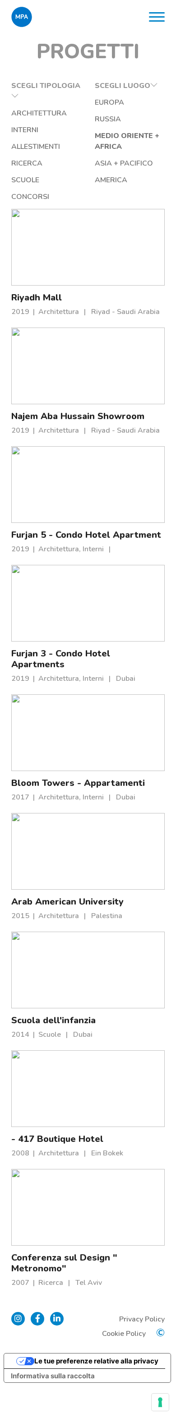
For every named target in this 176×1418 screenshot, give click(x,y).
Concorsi (30, 197)
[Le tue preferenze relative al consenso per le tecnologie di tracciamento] (160, 1402)
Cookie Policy (124, 1334)
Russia (108, 119)
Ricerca (26, 163)
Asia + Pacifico (124, 163)
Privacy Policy (142, 1319)
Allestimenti (35, 147)
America (111, 180)
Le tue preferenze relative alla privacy (96, 1361)
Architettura (39, 113)
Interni (24, 130)
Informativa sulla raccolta (53, 1376)
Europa (109, 102)
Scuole (25, 180)
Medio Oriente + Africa (127, 141)
